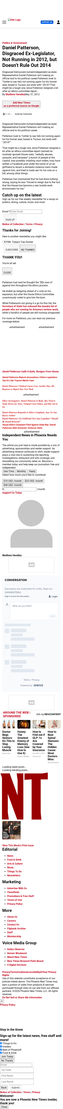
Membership (14, 936)
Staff (10, 932)
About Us (12, 916)
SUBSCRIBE (12, 249)
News (10, 855)
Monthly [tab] (21, 471)
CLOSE (7, 272)
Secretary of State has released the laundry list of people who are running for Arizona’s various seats (30, 308)
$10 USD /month (13, 480)
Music (10, 867)
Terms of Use (14, 899)
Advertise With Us (17, 888)
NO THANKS (28, 249)
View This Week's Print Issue (18, 845)
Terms (29, 224)
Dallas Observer (16, 949)
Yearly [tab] (32, 471)
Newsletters (13, 875)
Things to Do (10, 1043)
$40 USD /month (13, 485)
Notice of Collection (13, 224)
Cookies (21, 972)
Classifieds (13, 892)
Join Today (7, 1056)
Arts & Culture (15, 863)
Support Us (47, 22)
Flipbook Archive (16, 928)
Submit (15, 1087)
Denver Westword (17, 953)
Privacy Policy (14, 903)
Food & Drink (14, 859)
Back (4, 1087)
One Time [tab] (9, 471)
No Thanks (7, 1060)
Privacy (38, 224)
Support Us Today (12, 492)
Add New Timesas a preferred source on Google (21, 104)
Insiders (7, 1046)
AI (41, 972)
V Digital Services (16, 964)
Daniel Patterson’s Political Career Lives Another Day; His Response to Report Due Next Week (28, 388)
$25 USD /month (34, 480)
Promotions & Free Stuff (20, 896)
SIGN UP (10, 219)
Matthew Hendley (15, 94)
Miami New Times (17, 957)
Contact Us (13, 924)
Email (6, 211)
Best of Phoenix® (12, 1049)
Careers (11, 920)
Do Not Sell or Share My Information (22, 997)
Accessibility (33, 972)
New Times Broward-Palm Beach (25, 961)
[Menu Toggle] (4, 22)
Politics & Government (14, 42)
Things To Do (14, 871)
